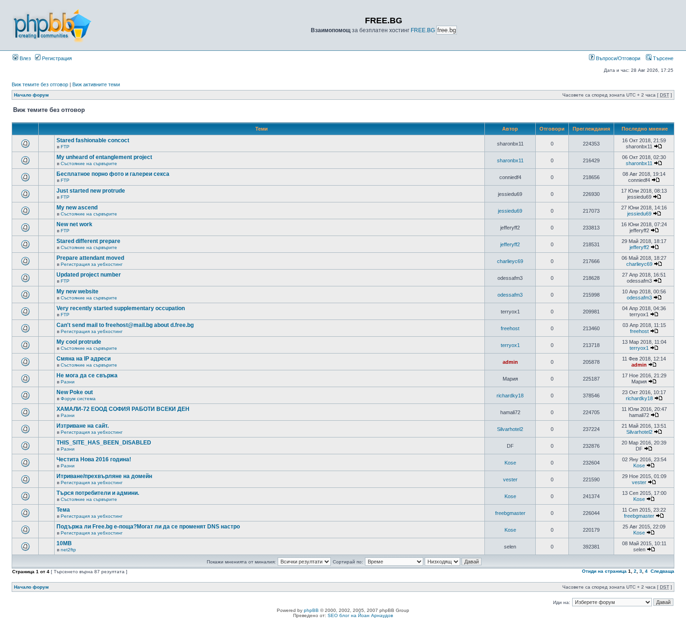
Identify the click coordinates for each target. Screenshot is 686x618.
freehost (510, 328)
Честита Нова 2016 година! (93, 459)
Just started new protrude (90, 190)
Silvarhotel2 (510, 429)
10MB (64, 543)
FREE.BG (423, 30)
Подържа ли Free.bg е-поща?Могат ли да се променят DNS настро (148, 526)
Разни (68, 381)
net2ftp (68, 549)
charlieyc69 (510, 261)
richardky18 (510, 395)
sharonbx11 (510, 160)
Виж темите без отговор (40, 84)
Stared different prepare (88, 241)
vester (510, 479)
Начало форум (31, 94)
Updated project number (88, 274)
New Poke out (74, 392)
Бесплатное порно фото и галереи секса (112, 174)
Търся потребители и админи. (97, 493)
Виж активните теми (96, 84)
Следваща (662, 571)
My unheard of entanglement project (104, 157)
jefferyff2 (510, 244)
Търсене (662, 58)
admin (510, 362)
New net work (74, 224)
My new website (77, 291)
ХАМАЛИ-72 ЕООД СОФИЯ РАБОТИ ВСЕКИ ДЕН (122, 409)
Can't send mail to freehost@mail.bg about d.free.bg (125, 325)
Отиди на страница (604, 571)
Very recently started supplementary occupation (120, 308)
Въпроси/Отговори (617, 58)
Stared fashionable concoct (92, 140)
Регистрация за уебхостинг (92, 264)
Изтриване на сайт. (82, 426)
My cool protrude (78, 342)
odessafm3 (510, 295)
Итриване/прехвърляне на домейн (104, 476)
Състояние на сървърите (89, 163)
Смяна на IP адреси (83, 358)
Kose (510, 462)
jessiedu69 (510, 211)
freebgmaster (510, 513)
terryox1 (510, 345)
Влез (24, 58)
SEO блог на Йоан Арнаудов (360, 615)
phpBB (311, 610)
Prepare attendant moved (90, 258)
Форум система (78, 398)
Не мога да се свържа (87, 375)
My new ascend (77, 207)
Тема (63, 510)
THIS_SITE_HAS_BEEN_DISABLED (103, 442)
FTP (65, 146)
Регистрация (56, 58)
